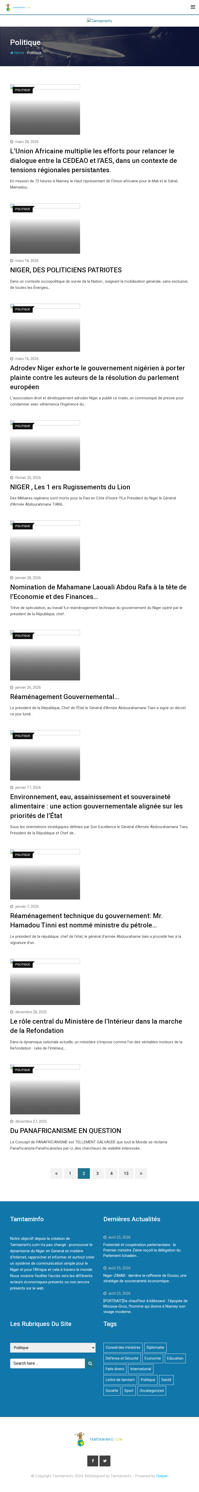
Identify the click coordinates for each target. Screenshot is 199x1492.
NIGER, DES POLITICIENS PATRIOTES (66, 270)
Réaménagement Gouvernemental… (64, 697)
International (140, 1369)
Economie (153, 1358)
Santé (166, 1380)
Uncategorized (152, 1391)
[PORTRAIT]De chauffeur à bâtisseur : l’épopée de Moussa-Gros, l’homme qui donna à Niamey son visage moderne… (145, 1306)
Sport (128, 1391)
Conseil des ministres (123, 1347)
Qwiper (162, 1476)
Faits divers (115, 1369)
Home (18, 53)
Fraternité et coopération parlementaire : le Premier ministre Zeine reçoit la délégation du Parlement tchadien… (142, 1250)
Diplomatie (155, 1347)
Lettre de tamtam (120, 1380)
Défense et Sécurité (122, 1358)
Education (175, 1358)
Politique (148, 1380)
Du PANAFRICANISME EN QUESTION (65, 1131)
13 (126, 1173)
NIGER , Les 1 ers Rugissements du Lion (70, 487)
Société (112, 1391)
